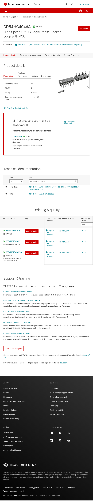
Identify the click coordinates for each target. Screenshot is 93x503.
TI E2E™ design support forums (61, 393)
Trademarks (71, 488)
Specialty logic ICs (40, 17)
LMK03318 (17, 136)
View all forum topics (13, 349)
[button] (5, 10)
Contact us (54, 388)
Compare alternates (69, 123)
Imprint (22, 491)
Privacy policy (33, 488)
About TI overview (10, 388)
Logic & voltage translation (21, 17)
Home (5, 17)
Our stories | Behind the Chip (13, 401)
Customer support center (59, 401)
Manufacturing (9, 414)
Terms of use (59, 488)
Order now (84, 29)
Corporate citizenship (11, 419)
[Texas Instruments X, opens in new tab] (68, 434)
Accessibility (8, 488)
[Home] (16, 4)
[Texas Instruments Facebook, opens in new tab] (60, 434)
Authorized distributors (12, 450)
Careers (6, 393)
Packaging (54, 406)
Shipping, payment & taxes (13, 441)
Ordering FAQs (8, 446)
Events (5, 406)
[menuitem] (80, 10)
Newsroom (7, 397)
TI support (63, 363)
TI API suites (8, 433)
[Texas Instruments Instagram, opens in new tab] (51, 434)
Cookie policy (20, 488)
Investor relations (9, 410)
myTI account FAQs (57, 414)
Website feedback (10, 491)
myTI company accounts (12, 437)
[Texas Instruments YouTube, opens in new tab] (68, 441)
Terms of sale (47, 488)
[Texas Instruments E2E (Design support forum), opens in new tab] (60, 441)
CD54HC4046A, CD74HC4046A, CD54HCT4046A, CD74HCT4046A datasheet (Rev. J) (50, 45)
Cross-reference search (58, 397)
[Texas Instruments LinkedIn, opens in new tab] (51, 441)
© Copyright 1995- (12, 495)
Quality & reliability (57, 410)
